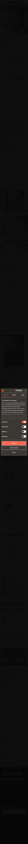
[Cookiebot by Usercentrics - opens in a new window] (16, 391)
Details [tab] (14, 395)
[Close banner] (25, 390)
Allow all (14, 443)
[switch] (24, 426)
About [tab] (23, 395)
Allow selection (14, 447)
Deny (14, 452)
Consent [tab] (5, 395)
